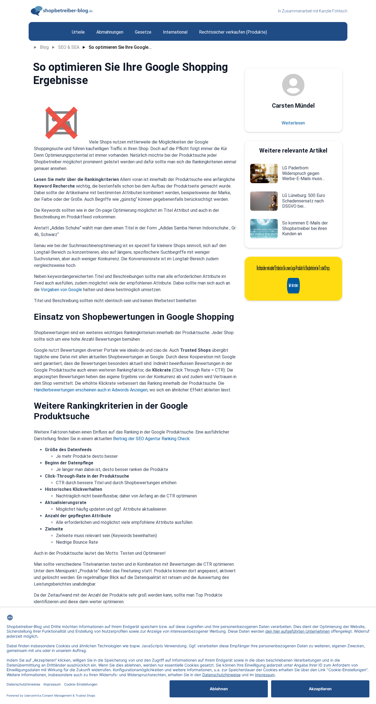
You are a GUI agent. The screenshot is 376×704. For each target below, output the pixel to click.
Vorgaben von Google (61, 289)
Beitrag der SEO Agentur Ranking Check (151, 438)
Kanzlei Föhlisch (333, 11)
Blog (44, 47)
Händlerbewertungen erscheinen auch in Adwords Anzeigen (91, 389)
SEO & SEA (68, 47)
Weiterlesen (293, 123)
